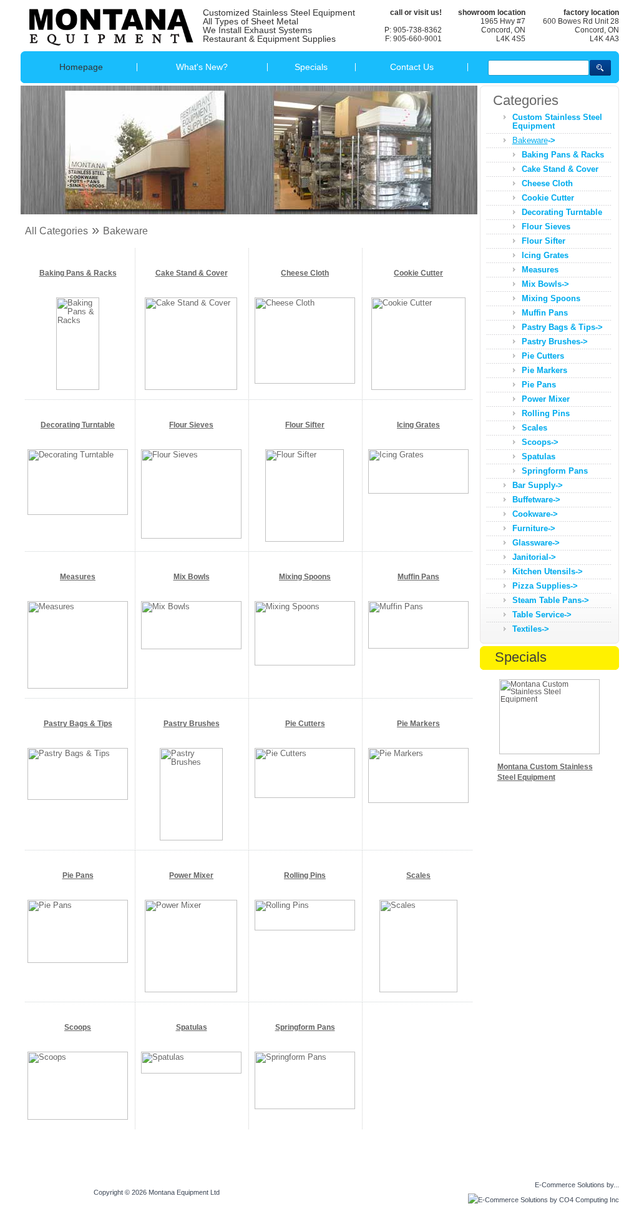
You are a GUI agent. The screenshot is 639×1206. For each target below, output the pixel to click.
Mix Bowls (191, 576)
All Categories (56, 231)
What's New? (202, 67)
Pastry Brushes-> (555, 341)
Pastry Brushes (191, 723)
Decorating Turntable (78, 425)
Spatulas (191, 1027)
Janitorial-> (534, 557)
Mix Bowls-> (545, 284)
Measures (77, 576)
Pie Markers (418, 723)
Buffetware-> (536, 499)
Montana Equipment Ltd (184, 1192)
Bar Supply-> (537, 485)
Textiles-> (530, 629)
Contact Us (412, 67)
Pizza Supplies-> (545, 586)
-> (533, 140)
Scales (418, 875)
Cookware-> (535, 514)
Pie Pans (78, 875)
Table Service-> (542, 614)
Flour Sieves (191, 425)
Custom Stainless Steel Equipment (557, 121)
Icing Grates (418, 425)
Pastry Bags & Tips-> (562, 327)
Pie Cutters (305, 723)
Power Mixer (191, 875)
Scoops (77, 1027)
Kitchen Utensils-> (547, 571)
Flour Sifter (304, 425)
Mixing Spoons (305, 576)
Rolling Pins (305, 875)
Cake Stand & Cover (191, 273)
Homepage (81, 67)
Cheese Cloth (305, 273)
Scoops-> (540, 442)
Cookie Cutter (418, 273)
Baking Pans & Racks (78, 273)
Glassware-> (536, 542)
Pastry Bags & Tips (78, 723)
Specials (311, 67)
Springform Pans (305, 1027)
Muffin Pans (418, 576)
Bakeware (125, 231)
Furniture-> (533, 528)
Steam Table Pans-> (550, 600)
